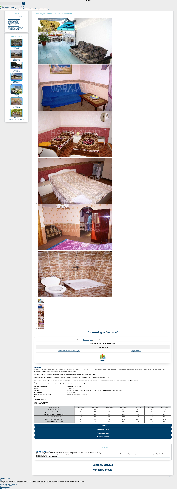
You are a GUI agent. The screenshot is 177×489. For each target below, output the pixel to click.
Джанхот (16, 48)
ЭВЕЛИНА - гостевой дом (13, 25)
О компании (26, 9)
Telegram (86, 340)
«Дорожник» (16, 59)
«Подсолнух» (16, 94)
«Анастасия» (16, 70)
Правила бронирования (16, 9)
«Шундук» (16, 117)
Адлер (49, 14)
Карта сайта (3, 488)
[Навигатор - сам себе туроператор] (14, 7)
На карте (102, 360)
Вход (1, 480)
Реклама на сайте (5, 478)
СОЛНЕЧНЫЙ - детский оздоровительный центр (13, 23)
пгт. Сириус (16, 96)
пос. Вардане (16, 107)
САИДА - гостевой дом (13, 24)
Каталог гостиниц (5, 9)
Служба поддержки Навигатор (8, 484)
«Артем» (16, 106)
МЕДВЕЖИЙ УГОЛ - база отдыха (15, 28)
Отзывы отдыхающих (6, 485)
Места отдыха (40, 14)
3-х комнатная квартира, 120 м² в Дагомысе (15, 17)
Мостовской (16, 71)
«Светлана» (16, 47)
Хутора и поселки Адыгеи (16, 119)
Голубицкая (16, 60)
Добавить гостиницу (43, 9)
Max (91, 340)
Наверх (171, 476)
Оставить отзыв (103, 429)
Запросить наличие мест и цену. (69, 351)
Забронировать (103, 425)
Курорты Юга (34, 9)
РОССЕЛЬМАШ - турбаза (13, 20)
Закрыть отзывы (103, 465)
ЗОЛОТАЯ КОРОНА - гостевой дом (15, 27)
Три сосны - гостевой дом (14, 18)
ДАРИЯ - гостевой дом (13, 21)
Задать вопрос (136, 351)
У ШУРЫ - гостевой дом (13, 29)
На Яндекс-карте (103, 437)
